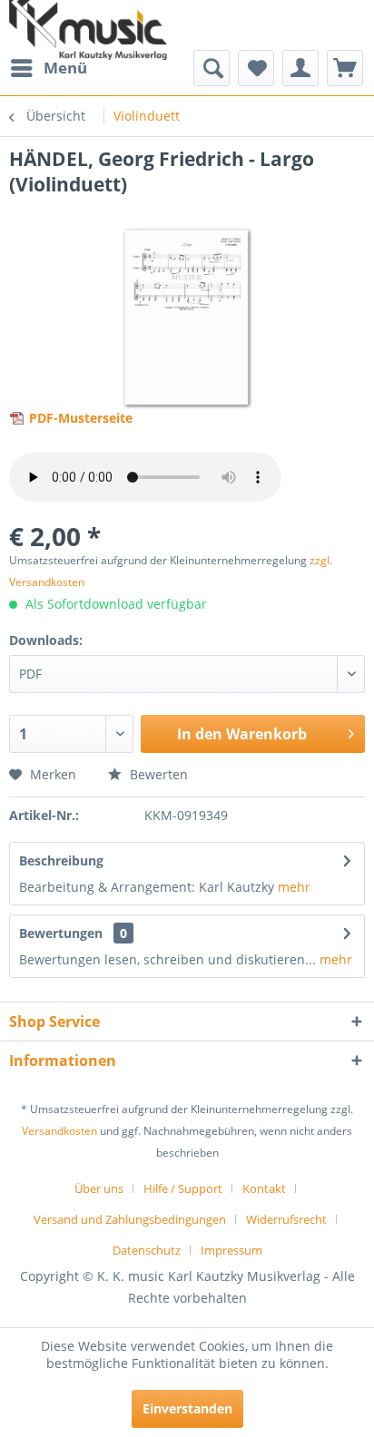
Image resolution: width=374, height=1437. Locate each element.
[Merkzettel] (256, 68)
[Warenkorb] (345, 68)
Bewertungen (61, 933)
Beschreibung (61, 860)
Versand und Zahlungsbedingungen (130, 1219)
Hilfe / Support (182, 1188)
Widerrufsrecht (286, 1219)
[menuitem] (48, 68)
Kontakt (264, 1188)
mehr (294, 886)
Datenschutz (147, 1250)
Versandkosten (59, 1131)
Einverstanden (187, 1408)
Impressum (231, 1250)
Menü (65, 67)
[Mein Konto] (300, 68)
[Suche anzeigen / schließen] (211, 68)
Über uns (98, 1188)
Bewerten (157, 774)
